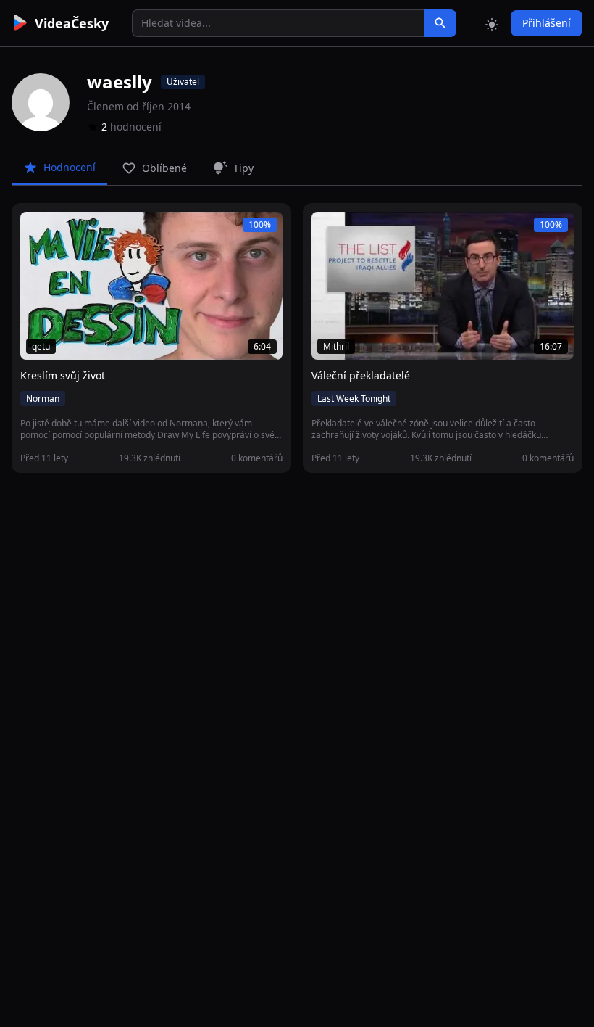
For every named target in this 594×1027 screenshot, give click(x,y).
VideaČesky (72, 23)
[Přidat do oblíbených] (37, 231)
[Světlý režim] (492, 23)
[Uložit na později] (63, 231)
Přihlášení (546, 23)
